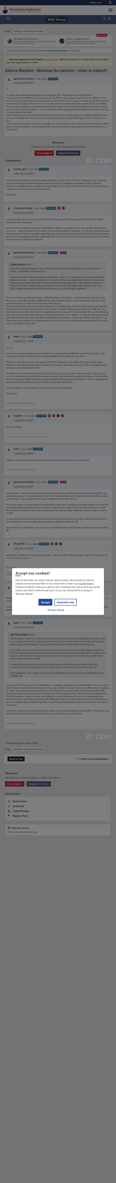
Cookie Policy (86, 583)
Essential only (65, 602)
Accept (45, 602)
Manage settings (56, 610)
